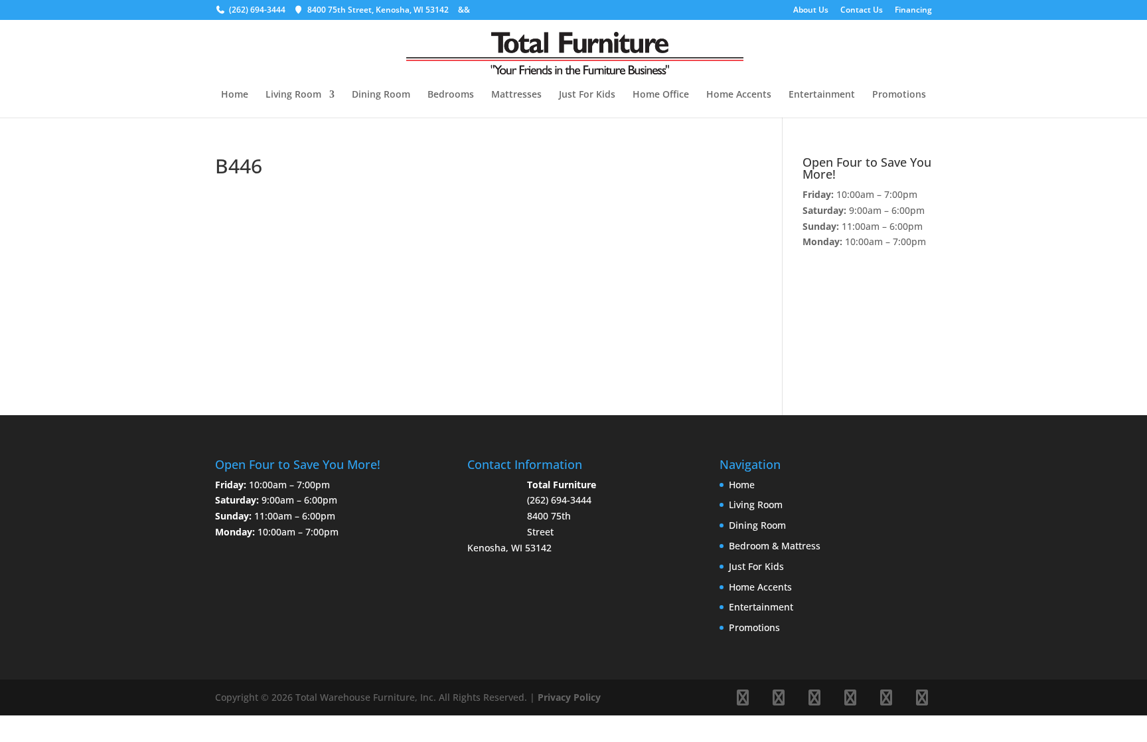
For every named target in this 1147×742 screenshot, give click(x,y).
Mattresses (516, 95)
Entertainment (822, 95)
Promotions (899, 95)
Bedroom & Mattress (774, 545)
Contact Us (861, 10)
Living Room (293, 95)
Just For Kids (587, 95)
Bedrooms (450, 95)
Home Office (661, 95)
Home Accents (738, 95)
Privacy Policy (569, 697)
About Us (810, 10)
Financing (913, 10)
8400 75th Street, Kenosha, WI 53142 (378, 9)
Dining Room (381, 95)
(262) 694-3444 (257, 9)
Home (234, 95)
